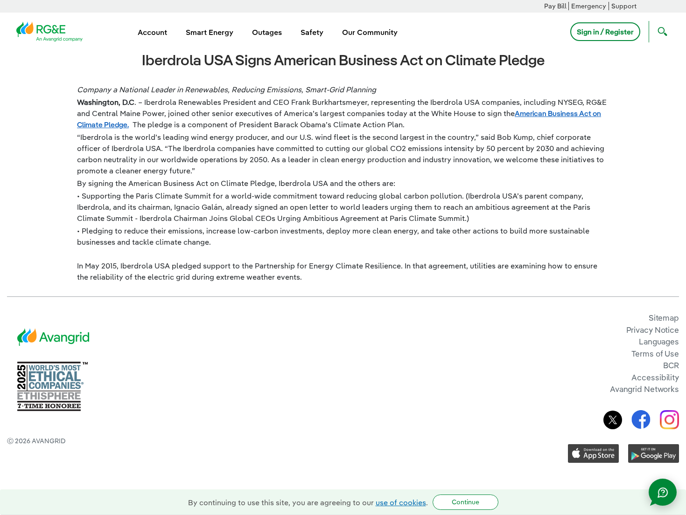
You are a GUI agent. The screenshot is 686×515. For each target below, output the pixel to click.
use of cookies (401, 502)
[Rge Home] (52, 30)
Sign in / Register (605, 31)
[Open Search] (660, 31)
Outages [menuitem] (267, 32)
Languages (659, 341)
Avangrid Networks (644, 389)
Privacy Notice (652, 330)
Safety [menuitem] (312, 32)
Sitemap (664, 318)
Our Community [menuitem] (370, 32)
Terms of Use (655, 353)
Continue (465, 502)
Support (624, 6)
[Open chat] (663, 492)
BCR (671, 365)
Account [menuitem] (152, 32)
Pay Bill (555, 6)
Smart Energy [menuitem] (209, 32)
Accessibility (655, 377)
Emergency (588, 6)
